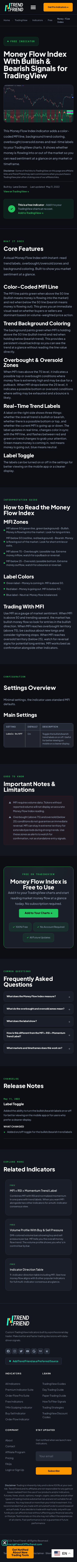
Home (7, 20)
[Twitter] (21, 1351)
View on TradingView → (16, 191)
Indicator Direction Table (26, 1269)
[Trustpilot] (47, 1351)
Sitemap (50, 1553)
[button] (33, 7)
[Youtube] (27, 1351)
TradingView (21, 20)
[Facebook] (8, 1351)
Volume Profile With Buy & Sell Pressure (36, 1230)
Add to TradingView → (31, 212)
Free (50, 20)
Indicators (37, 20)
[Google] (34, 1351)
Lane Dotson (20, 186)
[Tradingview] (40, 1351)
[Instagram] (15, 1351)
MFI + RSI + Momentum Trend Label (33, 1190)
